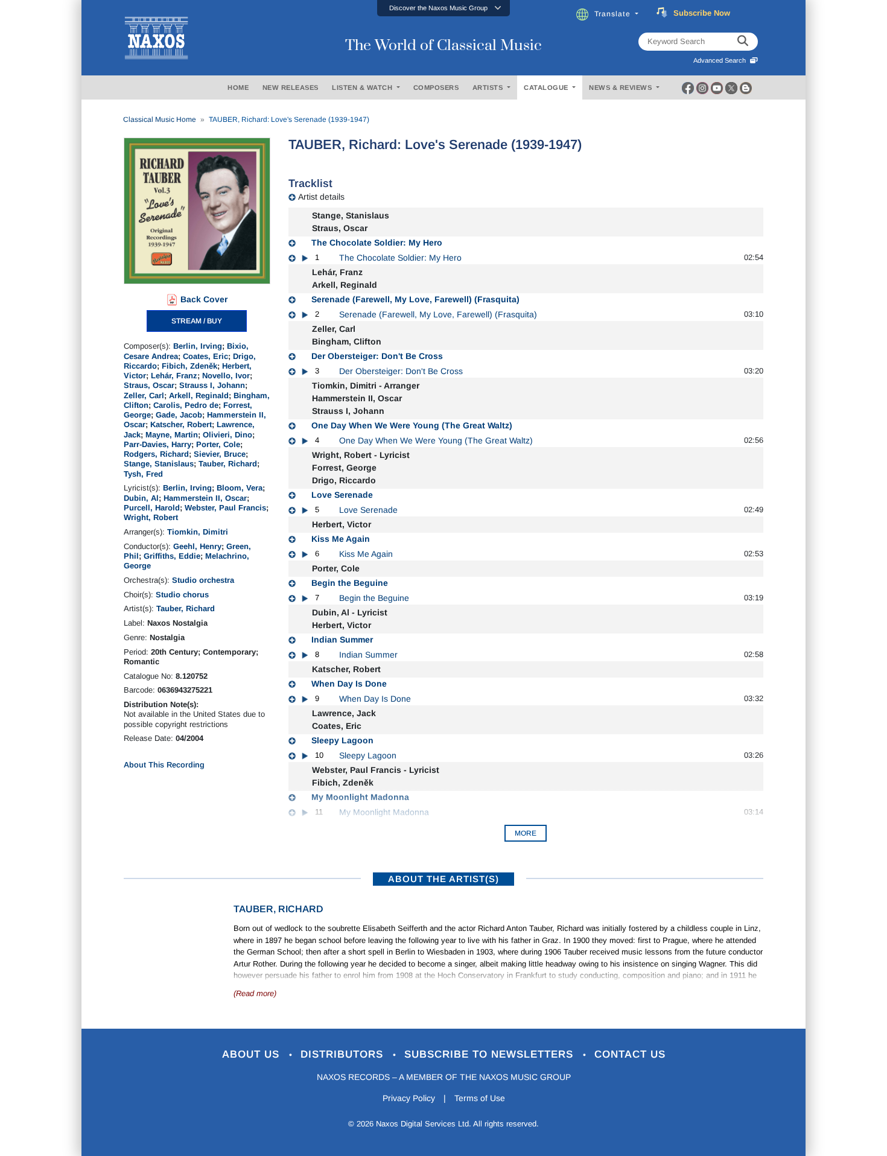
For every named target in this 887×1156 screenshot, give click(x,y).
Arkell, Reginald (199, 395)
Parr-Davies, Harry (157, 444)
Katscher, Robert (181, 424)
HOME (238, 87)
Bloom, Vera (239, 487)
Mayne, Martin (171, 434)
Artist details (321, 197)
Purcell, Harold (152, 507)
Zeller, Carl (144, 395)
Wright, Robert (151, 517)
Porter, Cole (218, 444)
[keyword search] (743, 42)
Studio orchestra (203, 580)
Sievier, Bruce (220, 454)
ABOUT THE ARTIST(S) (443, 879)
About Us (252, 1054)
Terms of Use (479, 1098)
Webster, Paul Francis (225, 507)
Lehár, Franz (174, 375)
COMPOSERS (436, 87)
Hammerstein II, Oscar (205, 498)
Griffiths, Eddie (172, 556)
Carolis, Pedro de (185, 405)
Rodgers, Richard (156, 454)
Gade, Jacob (179, 414)
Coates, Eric (205, 356)
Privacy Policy (409, 1098)
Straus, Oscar (149, 385)
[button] (443, 8)
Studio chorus (182, 594)
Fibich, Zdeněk (189, 365)
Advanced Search (721, 60)
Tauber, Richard (228, 463)
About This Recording (164, 764)
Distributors (343, 1054)
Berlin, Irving (197, 346)
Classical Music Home (159, 119)
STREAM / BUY (196, 321)
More (525, 833)
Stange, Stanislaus (159, 463)
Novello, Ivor (226, 375)
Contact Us (630, 1054)
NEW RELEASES (290, 87)
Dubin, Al (141, 498)
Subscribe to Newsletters (490, 1054)
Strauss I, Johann (212, 385)
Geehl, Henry (197, 546)
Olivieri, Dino (227, 434)
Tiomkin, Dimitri (197, 531)
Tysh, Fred (143, 473)
